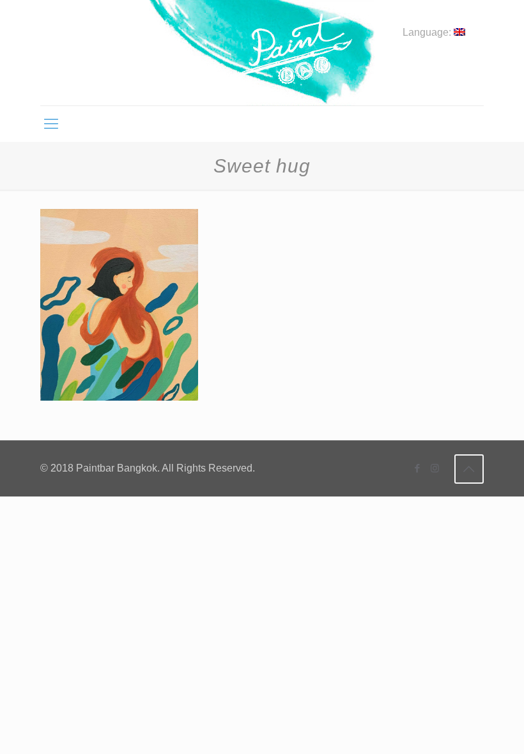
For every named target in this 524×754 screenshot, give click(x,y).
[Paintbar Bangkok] (261, 52)
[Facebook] (417, 468)
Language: (428, 32)
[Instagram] (435, 468)
